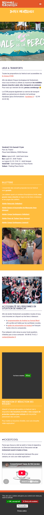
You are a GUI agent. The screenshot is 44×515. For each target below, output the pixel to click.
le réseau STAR (7, 76)
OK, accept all (14, 501)
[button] (40, 4)
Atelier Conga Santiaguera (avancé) (15, 223)
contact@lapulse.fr (9, 337)
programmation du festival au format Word (23, 321)
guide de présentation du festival (20, 325)
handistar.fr (29, 97)
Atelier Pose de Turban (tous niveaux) (16, 218)
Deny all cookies (30, 501)
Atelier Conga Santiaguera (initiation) (15, 214)
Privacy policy (22, 511)
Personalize (22, 506)
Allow (28, 375)
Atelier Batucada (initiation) (12, 204)
